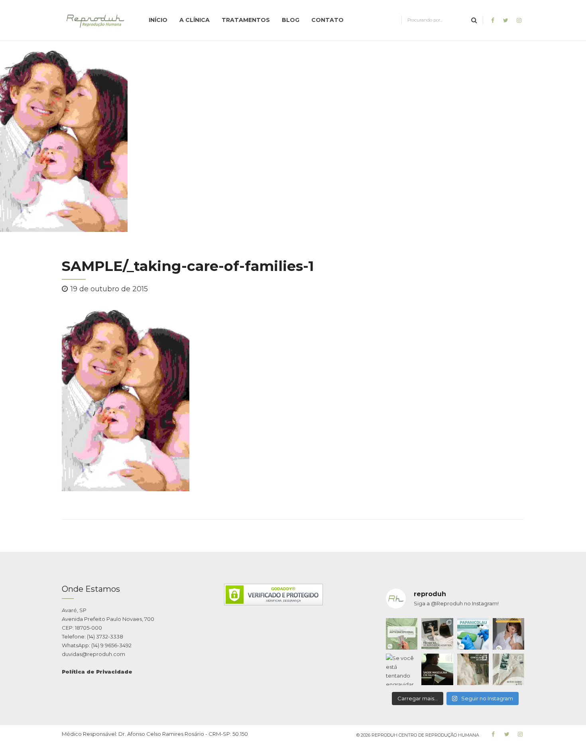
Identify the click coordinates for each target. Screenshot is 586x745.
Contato (327, 20)
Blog (290, 20)
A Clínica (194, 20)
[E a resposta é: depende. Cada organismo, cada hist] (437, 634)
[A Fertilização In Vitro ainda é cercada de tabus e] (508, 669)
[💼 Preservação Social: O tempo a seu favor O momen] (473, 669)
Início (158, 20)
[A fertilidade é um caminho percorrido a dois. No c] (437, 669)
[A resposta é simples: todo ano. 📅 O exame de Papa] (473, 634)
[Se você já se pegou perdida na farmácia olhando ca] (401, 634)
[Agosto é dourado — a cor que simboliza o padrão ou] (508, 634)
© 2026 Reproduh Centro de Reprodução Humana (417, 735)
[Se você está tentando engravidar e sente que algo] (401, 669)
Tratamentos (246, 20)
